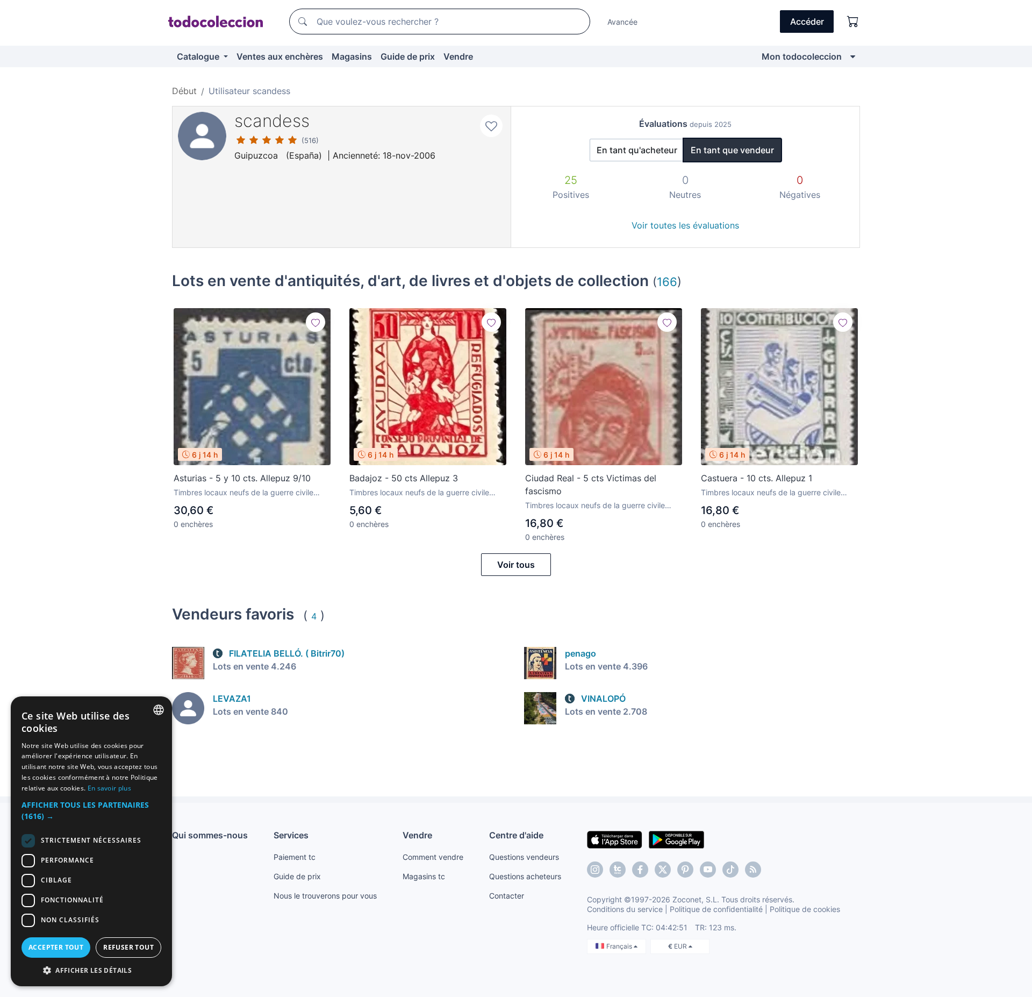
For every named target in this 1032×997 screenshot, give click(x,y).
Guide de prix (408, 56)
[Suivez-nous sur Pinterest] (685, 869)
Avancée (622, 21)
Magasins (352, 56)
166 (667, 281)
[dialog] (91, 841)
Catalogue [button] (199, 56)
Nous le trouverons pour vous (325, 895)
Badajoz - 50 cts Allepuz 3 (403, 478)
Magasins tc (424, 876)
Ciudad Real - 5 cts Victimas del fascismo (590, 484)
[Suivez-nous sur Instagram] (595, 869)
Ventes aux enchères (279, 56)
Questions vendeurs (524, 856)
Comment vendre (433, 856)
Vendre (458, 56)
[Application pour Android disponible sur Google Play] (676, 839)
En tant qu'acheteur (637, 150)
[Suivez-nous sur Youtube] (708, 869)
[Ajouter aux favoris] (491, 126)
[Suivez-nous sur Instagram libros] (618, 869)
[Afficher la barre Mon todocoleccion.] (852, 56)
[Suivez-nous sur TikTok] (730, 869)
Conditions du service (625, 909)
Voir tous (516, 564)
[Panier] (853, 22)
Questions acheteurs (525, 876)
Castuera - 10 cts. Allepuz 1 (756, 478)
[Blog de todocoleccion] (753, 869)
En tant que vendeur (732, 150)
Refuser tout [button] (128, 947)
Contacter (506, 895)
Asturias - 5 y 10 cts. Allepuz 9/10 (242, 478)
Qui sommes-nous (210, 835)
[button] (91, 810)
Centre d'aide (516, 835)
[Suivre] (315, 322)
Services (291, 835)
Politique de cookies (805, 909)
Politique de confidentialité (716, 909)
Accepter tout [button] (55, 947)
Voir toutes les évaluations (685, 225)
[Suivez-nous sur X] (663, 869)
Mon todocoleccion (802, 56)
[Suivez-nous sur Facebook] (640, 869)
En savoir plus (109, 788)
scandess (272, 120)
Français (620, 946)
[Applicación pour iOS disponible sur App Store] (614, 839)
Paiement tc (295, 856)
